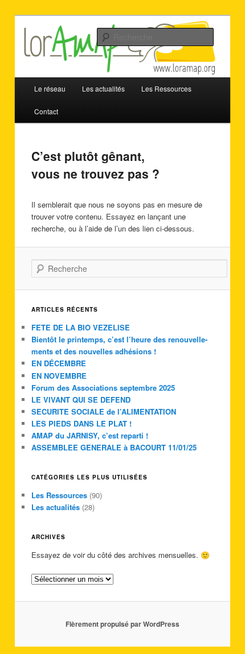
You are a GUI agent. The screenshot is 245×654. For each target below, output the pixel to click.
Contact (46, 111)
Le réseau (50, 88)
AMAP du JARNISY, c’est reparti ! (89, 435)
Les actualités (55, 507)
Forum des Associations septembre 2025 (103, 387)
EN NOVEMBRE (59, 375)
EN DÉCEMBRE (58, 363)
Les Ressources (59, 495)
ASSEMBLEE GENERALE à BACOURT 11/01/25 (114, 447)
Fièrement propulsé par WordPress (122, 624)
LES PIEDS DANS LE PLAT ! (81, 423)
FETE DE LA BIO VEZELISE (80, 327)
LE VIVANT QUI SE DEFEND (80, 399)
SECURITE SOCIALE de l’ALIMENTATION (103, 411)
